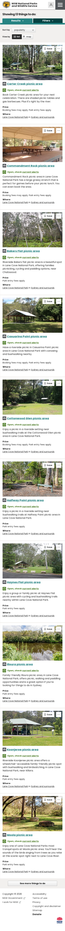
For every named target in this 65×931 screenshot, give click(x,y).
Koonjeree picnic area (22, 749)
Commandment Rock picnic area (30, 166)
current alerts (30, 90)
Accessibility (39, 893)
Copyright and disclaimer (46, 906)
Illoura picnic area (20, 664)
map (28, 36)
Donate (36, 914)
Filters (46, 20)
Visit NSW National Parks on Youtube (18, 926)
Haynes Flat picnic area (24, 582)
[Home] (6, 4)
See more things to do (32, 883)
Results (16, 20)
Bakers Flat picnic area (23, 251)
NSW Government (12, 898)
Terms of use (39, 898)
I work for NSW (10, 902)
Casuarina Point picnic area (27, 336)
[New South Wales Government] (60, 920)
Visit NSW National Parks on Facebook (5, 926)
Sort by (6, 30)
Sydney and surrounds (42, 117)
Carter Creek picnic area (24, 84)
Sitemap (37, 910)
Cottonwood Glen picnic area (28, 418)
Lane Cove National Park (15, 117)
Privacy (36, 902)
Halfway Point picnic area (25, 500)
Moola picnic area (19, 835)
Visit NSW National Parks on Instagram (12, 926)
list (18, 36)
